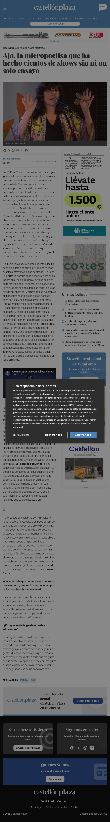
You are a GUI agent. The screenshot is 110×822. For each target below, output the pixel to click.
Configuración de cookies (68, 423)
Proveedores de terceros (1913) (60, 405)
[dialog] (54, 411)
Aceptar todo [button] (83, 435)
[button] (21, 435)
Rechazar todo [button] (53, 435)
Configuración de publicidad (70, 420)
